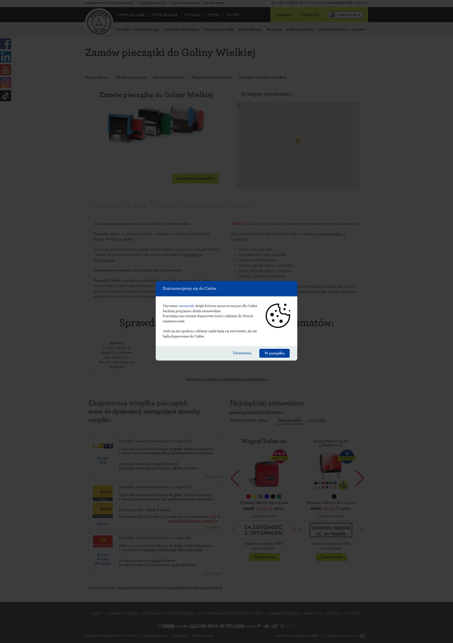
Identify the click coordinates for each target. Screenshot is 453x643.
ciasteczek (186, 306)
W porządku (274, 353)
